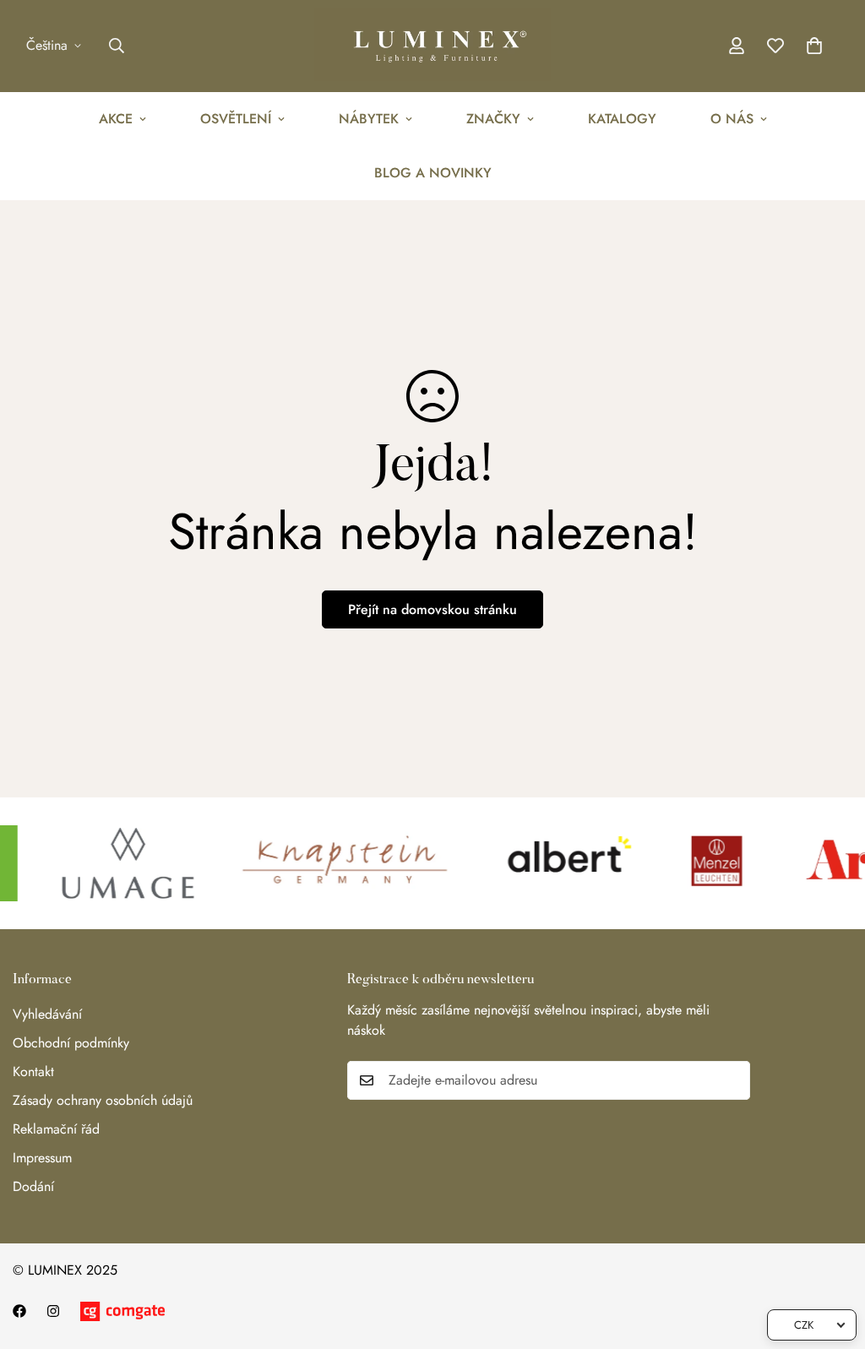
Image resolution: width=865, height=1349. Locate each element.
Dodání (33, 1186)
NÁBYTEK (369, 118)
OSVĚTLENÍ (235, 118)
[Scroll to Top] (832, 1256)
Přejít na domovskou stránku (432, 609)
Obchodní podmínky (71, 1043)
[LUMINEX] (432, 46)
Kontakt (33, 1071)
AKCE (116, 118)
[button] (814, 45)
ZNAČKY (493, 118)
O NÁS (731, 118)
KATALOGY (622, 118)
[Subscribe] (731, 1080)
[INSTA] (53, 1311)
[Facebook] (19, 1311)
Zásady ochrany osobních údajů (103, 1100)
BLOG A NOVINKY (433, 172)
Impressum (42, 1157)
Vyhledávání (47, 1014)
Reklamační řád (56, 1129)
